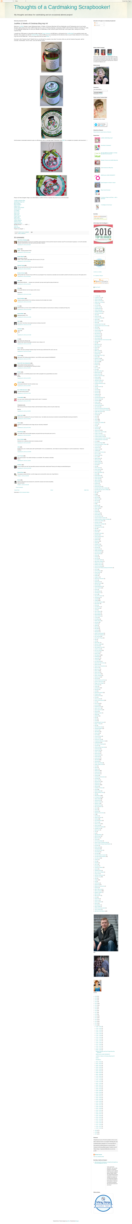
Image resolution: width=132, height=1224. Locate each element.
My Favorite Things (99, 637)
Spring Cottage (98, 790)
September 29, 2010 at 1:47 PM (24, 359)
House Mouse (97, 572)
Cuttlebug (97, 450)
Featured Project (35, 34)
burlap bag (97, 377)
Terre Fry (16, 226)
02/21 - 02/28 (99, 1115)
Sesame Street (98, 750)
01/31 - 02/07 (99, 1121)
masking (96, 623)
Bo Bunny (97, 364)
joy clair (96, 594)
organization (97, 658)
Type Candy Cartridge (99, 872)
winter (96, 897)
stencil (96, 808)
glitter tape (97, 530)
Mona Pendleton (17, 204)
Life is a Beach (98, 611)
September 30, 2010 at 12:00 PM (24, 468)
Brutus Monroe (98, 374)
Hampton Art (97, 544)
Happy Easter (97, 549)
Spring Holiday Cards (99, 792)
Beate (18, 480)
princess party (97, 698)
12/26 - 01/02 (99, 1026)
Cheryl (18, 422)
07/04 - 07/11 (99, 1081)
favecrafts (97, 502)
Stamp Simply (97, 798)
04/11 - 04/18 (99, 1103)
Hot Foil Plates (98, 570)
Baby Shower (97, 344)
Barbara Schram (21, 273)
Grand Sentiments (98, 536)
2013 (96, 1019)
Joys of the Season (99, 595)
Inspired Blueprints (98, 586)
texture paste (97, 847)
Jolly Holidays (97, 591)
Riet (18, 288)
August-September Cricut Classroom (102, 339)
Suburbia (96, 815)
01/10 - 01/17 (99, 1126)
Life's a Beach (97, 613)
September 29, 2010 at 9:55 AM (24, 276)
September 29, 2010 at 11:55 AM (24, 343)
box (95, 366)
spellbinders (23, 233)
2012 (96, 1021)
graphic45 (97, 539)
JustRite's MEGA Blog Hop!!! (107, 138)
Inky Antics (97, 584)
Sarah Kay (97, 730)
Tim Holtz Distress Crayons (100, 854)
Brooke (19, 372)
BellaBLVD (97, 353)
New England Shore (99, 647)
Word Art (96, 903)
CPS (96, 425)
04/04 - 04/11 (99, 1104)
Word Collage (97, 906)
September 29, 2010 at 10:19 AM (24, 294)
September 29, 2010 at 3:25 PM (24, 385)
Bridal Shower (98, 372)
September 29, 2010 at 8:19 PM (24, 442)
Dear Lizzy (97, 453)
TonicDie (96, 862)
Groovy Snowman (46, 33)
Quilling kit (97, 716)
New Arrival (97, 645)
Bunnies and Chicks (99, 375)
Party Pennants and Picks (100, 680)
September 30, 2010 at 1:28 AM (24, 460)
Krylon (96, 605)
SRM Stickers (97, 795)
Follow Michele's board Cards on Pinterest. (102, 132)
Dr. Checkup (97, 470)
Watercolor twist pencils (99, 886)
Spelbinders (97, 783)
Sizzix (96, 766)
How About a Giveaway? (106, 145)
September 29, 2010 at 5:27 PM (24, 401)
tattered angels (98, 836)
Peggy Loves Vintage (99, 683)
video (96, 878)
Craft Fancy (97, 427)
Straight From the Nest (99, 812)
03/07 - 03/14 (99, 1112)
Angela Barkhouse (18, 223)
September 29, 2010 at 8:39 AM (24, 261)
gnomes (96, 531)
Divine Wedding (98, 463)
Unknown (19, 328)
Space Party (97, 780)
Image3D (96, 573)
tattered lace (97, 837)
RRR (96, 725)
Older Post (86, 490)
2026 (96, 996)
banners (96, 347)
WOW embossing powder (100, 908)
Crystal (19, 355)
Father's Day (97, 499)
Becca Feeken (20, 439)
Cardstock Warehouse (99, 383)
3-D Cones (97, 305)
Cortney (96, 420)
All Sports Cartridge (99, 317)
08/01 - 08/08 (99, 1074)
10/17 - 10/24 (99, 1044)
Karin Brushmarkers (99, 602)
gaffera (68, 1221)
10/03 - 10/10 (99, 1048)
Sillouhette (97, 761)
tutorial (96, 869)
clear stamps (97, 406)
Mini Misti (97, 628)
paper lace (97, 667)
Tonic (96, 861)
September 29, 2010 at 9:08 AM (24, 268)
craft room (97, 428)
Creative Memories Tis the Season (102, 438)
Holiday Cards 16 (98, 564)
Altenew (96, 319)
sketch (96, 767)
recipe (96, 720)
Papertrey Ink (97, 677)
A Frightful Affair (98, 308)
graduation (97, 534)
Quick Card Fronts (98, 709)
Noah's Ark (97, 653)
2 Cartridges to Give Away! (106, 204)
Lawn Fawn (97, 608)
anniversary (97, 331)
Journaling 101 (98, 592)
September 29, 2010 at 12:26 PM (24, 351)
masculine (97, 622)
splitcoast (97, 786)
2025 (96, 998)
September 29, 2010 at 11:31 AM (24, 324)
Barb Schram (17, 227)
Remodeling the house (99, 722)
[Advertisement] (101, 36)
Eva (18, 306)
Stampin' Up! (97, 803)
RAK (96, 717)
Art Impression (98, 335)
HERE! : (48, 36)
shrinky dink (97, 756)
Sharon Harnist (17, 209)
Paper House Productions (100, 666)
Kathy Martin (20, 431)
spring (96, 789)
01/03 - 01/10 (99, 1128)
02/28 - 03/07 (99, 1113)
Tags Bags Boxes (98, 834)
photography (97, 687)
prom (96, 702)
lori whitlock (97, 619)
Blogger (77, 1221)
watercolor (97, 884)
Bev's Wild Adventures (22, 389)
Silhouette (97, 759)
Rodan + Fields (98, 723)
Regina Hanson (17, 218)
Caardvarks (97, 378)
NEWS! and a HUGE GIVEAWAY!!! (108, 175)
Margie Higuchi (17, 216)
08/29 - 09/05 (99, 1067)
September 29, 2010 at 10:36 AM (24, 309)
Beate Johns (17, 213)
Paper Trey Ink (98, 673)
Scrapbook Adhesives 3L (100, 741)
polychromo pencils (99, 692)
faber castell (97, 491)
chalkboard (97, 394)
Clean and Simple (98, 405)
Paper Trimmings (98, 675)
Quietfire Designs (98, 712)
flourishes (97, 505)
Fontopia (96, 511)
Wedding (96, 887)
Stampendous (97, 800)
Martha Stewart (98, 620)
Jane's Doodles (98, 587)
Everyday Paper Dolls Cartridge (101, 488)
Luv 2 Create (20, 455)
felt (95, 503)
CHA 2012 (97, 392)
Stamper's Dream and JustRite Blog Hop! (109, 160)
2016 (96, 1014)
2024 (96, 999)
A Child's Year (97, 306)
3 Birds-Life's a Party (99, 302)
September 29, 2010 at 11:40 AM (24, 334)
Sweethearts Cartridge (99, 826)
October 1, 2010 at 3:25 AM (23, 475)
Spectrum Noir (98, 781)
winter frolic (97, 898)
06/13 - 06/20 (99, 1086)
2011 (96, 1023)
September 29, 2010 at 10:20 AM (24, 301)
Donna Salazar (98, 469)
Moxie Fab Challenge (99, 634)
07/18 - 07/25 (99, 1078)
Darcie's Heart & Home (99, 452)
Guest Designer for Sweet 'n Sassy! (108, 182)
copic (96, 416)
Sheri (18, 321)
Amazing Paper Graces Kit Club (101, 325)
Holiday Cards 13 (98, 563)
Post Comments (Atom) (24, 492)
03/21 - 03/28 (99, 1108)
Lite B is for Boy (98, 616)
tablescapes (97, 830)
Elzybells (96, 483)
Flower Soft (97, 508)
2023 (96, 1001)
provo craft (97, 703)
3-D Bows (97, 303)
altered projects (98, 321)
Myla (96, 639)
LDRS (96, 609)
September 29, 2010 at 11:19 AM (24, 317)
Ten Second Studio (99, 840)
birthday (96, 356)
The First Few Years (99, 850)
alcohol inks (97, 316)
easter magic (97, 478)
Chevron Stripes (98, 399)
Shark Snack (97, 753)
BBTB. (96, 349)
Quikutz (96, 714)
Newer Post (16, 490)
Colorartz (96, 414)
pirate (96, 691)
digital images (97, 458)
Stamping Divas (98, 805)
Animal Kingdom (98, 330)
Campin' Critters (98, 381)
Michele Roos (20, 472)
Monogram (97, 631)
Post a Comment (19, 487)
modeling (97, 630)
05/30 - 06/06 (99, 1090)
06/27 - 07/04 (99, 1083)
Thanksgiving (97, 848)
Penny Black (97, 684)
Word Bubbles (98, 904)
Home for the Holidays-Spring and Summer (104, 567)
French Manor (97, 514)
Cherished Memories (99, 397)
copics (96, 419)
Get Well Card (97, 522)
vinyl (96, 881)
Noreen (19, 347)
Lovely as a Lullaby (98, 271)
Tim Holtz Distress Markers (100, 856)
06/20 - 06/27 (99, 1085)
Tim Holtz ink (97, 858)
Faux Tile (96, 500)
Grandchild (97, 538)
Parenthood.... (99, 1059)
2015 (96, 1016)
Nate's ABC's (97, 642)
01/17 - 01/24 (99, 1124)
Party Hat (96, 678)
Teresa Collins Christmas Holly (101, 842)
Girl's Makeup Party (99, 527)
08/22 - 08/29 (99, 1069)
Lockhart (96, 617)
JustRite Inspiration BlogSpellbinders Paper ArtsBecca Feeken (19, 202)
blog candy (97, 361)
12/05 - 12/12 (99, 1031)
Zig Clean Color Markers (100, 911)
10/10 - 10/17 (99, 1046)
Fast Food (97, 497)
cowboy (96, 424)
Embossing (97, 485)
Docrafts (96, 464)
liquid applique (98, 614)
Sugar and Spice (98, 817)
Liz (18, 339)
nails (96, 641)
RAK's (96, 719)
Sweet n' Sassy (98, 823)
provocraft (97, 705)
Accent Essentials (98, 313)
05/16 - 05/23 (99, 1094)
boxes (96, 369)
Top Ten (96, 864)
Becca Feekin (97, 352)
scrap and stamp (98, 736)
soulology (97, 778)
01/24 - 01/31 (99, 1122)
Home (51, 490)
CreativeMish (20, 397)
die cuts (96, 456)
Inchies (96, 580)
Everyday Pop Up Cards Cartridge (102, 489)
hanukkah (97, 547)
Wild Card (97, 894)
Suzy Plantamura (98, 820)
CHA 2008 (97, 389)
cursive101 (97, 447)
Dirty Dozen (97, 459)
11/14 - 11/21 (99, 1037)
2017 (96, 1012)
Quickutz (96, 711)
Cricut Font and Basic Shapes (101, 444)
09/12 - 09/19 (99, 1063)
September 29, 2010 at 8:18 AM (24, 252)
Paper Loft (97, 670)
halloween (97, 541)
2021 (96, 1005)
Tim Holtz (97, 853)
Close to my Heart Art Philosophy (101, 408)
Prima (96, 697)
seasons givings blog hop (100, 747)
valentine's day (98, 876)
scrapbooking (97, 742)
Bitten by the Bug (98, 360)
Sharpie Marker (98, 755)
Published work (98, 706)
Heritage (96, 556)
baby (96, 342)
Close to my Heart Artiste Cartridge (102, 410)
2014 (96, 1017)
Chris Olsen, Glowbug (22, 240)
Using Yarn (97, 873)
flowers (96, 509)
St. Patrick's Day (98, 797)
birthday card (97, 358)
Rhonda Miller (20, 313)
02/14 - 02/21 (99, 1117)
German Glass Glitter (99, 520)
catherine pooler (98, 386)
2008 (96, 1132)
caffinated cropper (98, 380)
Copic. (96, 417)
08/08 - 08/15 (99, 1072)
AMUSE (96, 327)
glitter (96, 528)
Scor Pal (96, 734)
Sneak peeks (97, 772)
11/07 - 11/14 (99, 1039)
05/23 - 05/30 (99, 1092)
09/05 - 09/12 (99, 1065)
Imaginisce (97, 577)
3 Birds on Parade (98, 300)
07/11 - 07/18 (99, 1079)
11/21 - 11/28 (99, 1035)
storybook (97, 811)
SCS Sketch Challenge (99, 744)
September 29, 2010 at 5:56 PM (24, 418)
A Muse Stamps (98, 310)
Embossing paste (98, 486)
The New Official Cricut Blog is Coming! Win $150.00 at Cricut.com (109, 153)
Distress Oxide (98, 461)
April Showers (97, 333)
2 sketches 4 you (98, 297)
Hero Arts (96, 558)
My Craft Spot (97, 636)
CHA (96, 388)
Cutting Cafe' (97, 449)
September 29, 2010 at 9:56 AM (24, 284)
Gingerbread (97, 525)
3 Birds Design (98, 299)
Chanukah (97, 395)
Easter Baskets (98, 475)
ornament (97, 659)
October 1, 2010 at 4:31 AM (23, 484)
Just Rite (96, 598)
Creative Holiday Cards (99, 436)
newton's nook (98, 648)
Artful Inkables (98, 338)
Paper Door (97, 664)
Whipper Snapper (98, 892)
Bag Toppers (97, 346)
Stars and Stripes (98, 806)
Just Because (97, 597)
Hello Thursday (98, 553)
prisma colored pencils (99, 700)
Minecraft (96, 627)
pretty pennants (98, 695)
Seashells (97, 745)
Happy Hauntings (98, 550)
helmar (96, 555)
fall (95, 494)
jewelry (96, 589)
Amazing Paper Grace (99, 324)
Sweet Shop (97, 825)
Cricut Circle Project (99, 442)
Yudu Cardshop (98, 909)
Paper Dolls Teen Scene (100, 662)
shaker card (97, 751)
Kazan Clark (16, 211)
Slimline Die (97, 770)
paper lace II (97, 669)
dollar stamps (97, 467)
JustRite (21, 26)
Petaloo (96, 686)
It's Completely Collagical (98, 275)
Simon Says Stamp (99, 762)
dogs (96, 466)
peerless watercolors (99, 681)
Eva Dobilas (16, 210)
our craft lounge (98, 661)
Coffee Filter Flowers (99, 411)
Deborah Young (17, 221)
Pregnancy (97, 694)
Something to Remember (100, 776)
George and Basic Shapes (100, 517)
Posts (96, 23)
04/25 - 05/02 (99, 1099)
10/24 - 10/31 (99, 1042)
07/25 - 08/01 (99, 1076)
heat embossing (98, 552)
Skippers (96, 769)
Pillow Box (97, 689)
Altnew (96, 322)
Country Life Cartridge (99, 422)
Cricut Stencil (97, 445)
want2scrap (97, 883)
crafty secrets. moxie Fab (100, 431)
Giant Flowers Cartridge (100, 523)
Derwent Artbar (98, 455)
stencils (96, 809)
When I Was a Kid (98, 889)
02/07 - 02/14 (99, 1119)
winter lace (97, 900)
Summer (96, 819)
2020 (96, 1007)
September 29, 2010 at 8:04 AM (24, 244)
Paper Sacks (97, 672)
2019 (96, 1008)
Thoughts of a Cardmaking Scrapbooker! (62, 7)
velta (18, 447)
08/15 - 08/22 (99, 1070)
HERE (63, 140)
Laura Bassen (97, 606)
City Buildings (97, 403)
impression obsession (99, 578)
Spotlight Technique (99, 787)
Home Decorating (98, 566)
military (96, 625)
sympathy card (98, 828)
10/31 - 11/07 (99, 1040)
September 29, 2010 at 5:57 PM (24, 427)
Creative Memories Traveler (100, 439)
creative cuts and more (99, 435)
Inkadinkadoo (97, 581)
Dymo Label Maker (99, 472)
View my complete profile (99, 1156)
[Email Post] (32, 232)
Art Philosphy (97, 336)
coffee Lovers (97, 413)
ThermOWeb (97, 851)
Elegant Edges (98, 481)
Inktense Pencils (98, 583)
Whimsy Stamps (98, 890)
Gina (18, 280)
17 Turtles (97, 296)
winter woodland (98, 901)
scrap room (97, 737)
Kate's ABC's (97, 603)
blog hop (96, 363)
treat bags (97, 865)
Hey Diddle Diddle (98, 559)
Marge (18, 248)
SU (95, 814)
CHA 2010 (97, 391)
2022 (96, 1003)
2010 (96, 1025)
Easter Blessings (98, 477)
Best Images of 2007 (99, 355)
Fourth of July (97, 513)
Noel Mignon (97, 655)
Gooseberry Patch (98, 533)
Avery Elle (97, 341)
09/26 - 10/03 (99, 1049)
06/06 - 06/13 (99, 1088)
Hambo (96, 542)
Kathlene (19, 464)
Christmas (97, 400)
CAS (96, 385)
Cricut (96, 441)
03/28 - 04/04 (99, 1106)
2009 (96, 1130)
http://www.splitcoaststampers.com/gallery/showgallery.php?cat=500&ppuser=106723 (106, 1163)
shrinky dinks (97, 758)
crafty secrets (97, 430)
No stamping (97, 652)
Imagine (96, 575)
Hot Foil (96, 569)
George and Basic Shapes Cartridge (102, 519)
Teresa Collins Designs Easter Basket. (102, 844)
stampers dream (98, 801)
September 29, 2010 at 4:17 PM (24, 393)
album (96, 314)
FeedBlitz (101, 93)
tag (95, 833)
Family (96, 495)
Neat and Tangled (98, 644)
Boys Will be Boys (98, 371)
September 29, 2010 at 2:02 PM (24, 378)
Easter (96, 474)
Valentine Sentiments (99, 875)
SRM (96, 794)
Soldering (97, 775)
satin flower (97, 731)
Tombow (96, 859)
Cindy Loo (97, 402)
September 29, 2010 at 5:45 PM (24, 411)
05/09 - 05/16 (99, 1095)
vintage (96, 879)
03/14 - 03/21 (99, 1110)
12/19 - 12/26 (99, 1028)
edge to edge (97, 480)
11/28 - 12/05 (99, 1033)
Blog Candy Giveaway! (105, 190)
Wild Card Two (98, 895)
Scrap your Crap (98, 739)
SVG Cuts (97, 822)
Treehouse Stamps (99, 867)
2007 (96, 1134)
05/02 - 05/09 (99, 1097)
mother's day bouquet (99, 633)
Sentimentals (97, 748)
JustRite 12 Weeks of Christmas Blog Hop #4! (105, 1056)
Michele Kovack (98, 1154)
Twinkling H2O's (98, 870)
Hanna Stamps (98, 545)
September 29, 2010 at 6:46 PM (24, 435)
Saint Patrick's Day (98, 726)
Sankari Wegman (18, 220)
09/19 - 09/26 (99, 1061)
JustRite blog (70, 33)
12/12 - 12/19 (99, 1030)
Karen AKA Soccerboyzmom (23, 363)
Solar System (97, 773)
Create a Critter (98, 433)
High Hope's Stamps (99, 561)
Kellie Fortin (16, 214)
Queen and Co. (98, 708)
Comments (97, 25)
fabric (96, 492)
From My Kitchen (98, 516)
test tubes (97, 845)
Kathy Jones (17, 217)
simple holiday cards (99, 764)
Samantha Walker (98, 728)
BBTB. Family (97, 350)
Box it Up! (97, 367)
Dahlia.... (97, 1057)
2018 (96, 1010)
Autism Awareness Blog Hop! (107, 167)
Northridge (97, 656)
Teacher (96, 839)
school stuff (97, 733)
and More (97, 328)
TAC (95, 831)
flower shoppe (98, 506)
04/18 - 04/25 (99, 1101)
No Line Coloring (98, 650)
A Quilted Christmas (99, 311)
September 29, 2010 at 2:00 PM (24, 368)
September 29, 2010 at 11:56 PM (24, 451)
